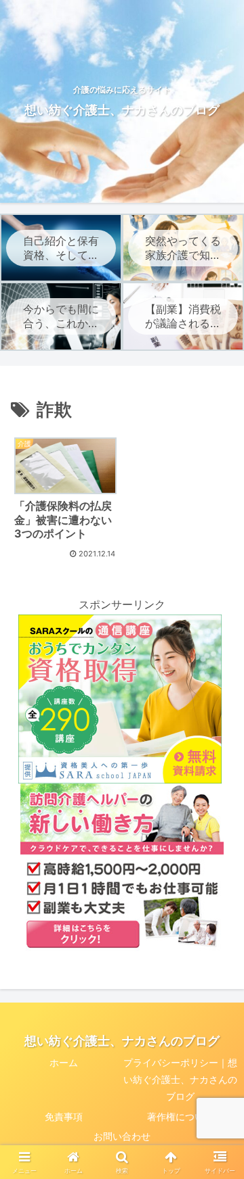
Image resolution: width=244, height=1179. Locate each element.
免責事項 (64, 1116)
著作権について (180, 1116)
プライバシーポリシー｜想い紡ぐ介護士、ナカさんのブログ (180, 1079)
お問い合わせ (122, 1136)
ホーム (63, 1062)
